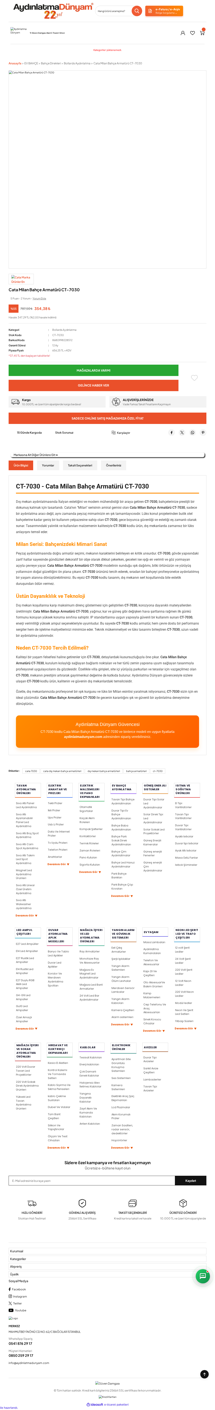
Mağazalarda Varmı (93, 370)
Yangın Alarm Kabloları (120, 1001)
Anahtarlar (55, 857)
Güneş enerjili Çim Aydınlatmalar (152, 866)
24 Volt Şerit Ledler (183, 961)
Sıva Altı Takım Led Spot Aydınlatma (25, 859)
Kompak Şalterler (91, 829)
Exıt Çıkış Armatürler (118, 949)
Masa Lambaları (154, 942)
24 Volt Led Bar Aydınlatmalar (89, 997)
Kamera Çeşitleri (122, 1010)
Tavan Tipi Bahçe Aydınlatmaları (123, 801)
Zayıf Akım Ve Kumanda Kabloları (88, 1112)
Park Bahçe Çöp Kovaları (122, 886)
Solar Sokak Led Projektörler (154, 831)
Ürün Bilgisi (21, 465)
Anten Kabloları (90, 1123)
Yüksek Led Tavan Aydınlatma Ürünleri (23, 1102)
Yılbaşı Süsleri (184, 1021)
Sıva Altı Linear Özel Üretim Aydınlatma (25, 889)
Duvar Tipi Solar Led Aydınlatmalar (153, 803)
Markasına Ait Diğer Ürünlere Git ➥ (36, 455)
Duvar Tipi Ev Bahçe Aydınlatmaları (121, 814)
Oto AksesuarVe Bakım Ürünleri (154, 984)
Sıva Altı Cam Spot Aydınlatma (27, 846)
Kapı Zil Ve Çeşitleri (150, 973)
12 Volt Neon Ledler (183, 983)
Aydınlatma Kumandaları (152, 951)
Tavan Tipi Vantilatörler (183, 816)
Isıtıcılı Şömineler (186, 865)
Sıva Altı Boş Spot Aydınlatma (27, 835)
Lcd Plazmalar (120, 1107)
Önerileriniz (113, 465)
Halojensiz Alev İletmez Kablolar (90, 1084)
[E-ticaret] (116, 1404)
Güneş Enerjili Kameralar (152, 842)
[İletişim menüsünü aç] (203, 1276)
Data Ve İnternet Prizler (59, 833)
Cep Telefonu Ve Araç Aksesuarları (154, 1008)
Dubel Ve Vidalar (59, 1107)
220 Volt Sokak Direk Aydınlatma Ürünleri (27, 1086)
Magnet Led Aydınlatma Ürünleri (24, 874)
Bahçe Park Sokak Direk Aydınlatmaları (121, 840)
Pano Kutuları (88, 857)
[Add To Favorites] (194, 378)
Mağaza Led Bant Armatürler (91, 986)
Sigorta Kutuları (90, 864)
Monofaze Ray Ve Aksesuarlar (90, 960)
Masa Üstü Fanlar (186, 857)
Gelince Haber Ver (93, 385)
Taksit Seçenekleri (80, 465)
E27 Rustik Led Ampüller (25, 960)
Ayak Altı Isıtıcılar (186, 850)
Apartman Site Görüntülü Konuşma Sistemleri (121, 1065)
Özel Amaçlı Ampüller (24, 1019)
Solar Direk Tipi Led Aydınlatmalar (153, 818)
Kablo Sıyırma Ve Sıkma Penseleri (59, 1087)
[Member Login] (183, 33)
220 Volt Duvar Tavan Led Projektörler (25, 1070)
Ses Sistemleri (121, 1078)
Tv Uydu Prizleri (57, 843)
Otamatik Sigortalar (86, 809)
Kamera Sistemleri (118, 1087)
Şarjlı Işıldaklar (120, 959)
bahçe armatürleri (136, 771)
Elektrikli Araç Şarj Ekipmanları (122, 1098)
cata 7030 (31, 771)
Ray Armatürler (90, 951)
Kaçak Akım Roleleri (87, 820)
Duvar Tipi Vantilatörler (183, 827)
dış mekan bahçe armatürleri (104, 771)
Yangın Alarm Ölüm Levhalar (121, 979)
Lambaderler (152, 1079)
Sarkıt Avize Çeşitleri (150, 1070)
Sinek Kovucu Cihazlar (152, 1021)
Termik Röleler (89, 843)
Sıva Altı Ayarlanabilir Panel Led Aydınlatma (24, 820)
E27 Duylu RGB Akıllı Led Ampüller (25, 984)
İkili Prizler (54, 810)
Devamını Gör (27, 915)
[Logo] (53, 11)
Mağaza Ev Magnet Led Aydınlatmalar (89, 974)
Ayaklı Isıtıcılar (184, 836)
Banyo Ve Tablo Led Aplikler (58, 953)
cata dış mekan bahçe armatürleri (62, 771)
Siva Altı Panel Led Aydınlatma (26, 805)
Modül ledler (183, 1003)
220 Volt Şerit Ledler (183, 972)
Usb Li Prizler (56, 824)
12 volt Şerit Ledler (182, 949)
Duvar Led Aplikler (54, 964)
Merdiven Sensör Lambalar (123, 990)
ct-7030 (158, 771)
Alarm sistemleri (122, 1017)
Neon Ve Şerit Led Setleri (184, 1012)
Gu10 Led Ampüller (22, 1008)
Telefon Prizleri (57, 849)
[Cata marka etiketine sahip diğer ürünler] (21, 279)
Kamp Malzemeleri (151, 995)
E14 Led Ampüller (27, 951)
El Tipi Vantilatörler (183, 805)
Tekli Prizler (55, 803)
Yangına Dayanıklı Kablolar (86, 1097)
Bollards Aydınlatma (64, 329)
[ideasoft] (95, 1405)
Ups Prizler (55, 817)
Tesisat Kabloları (91, 1057)
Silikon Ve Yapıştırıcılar (56, 1127)
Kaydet (190, 1180)
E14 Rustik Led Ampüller (24, 971)
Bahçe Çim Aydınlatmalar (120, 853)
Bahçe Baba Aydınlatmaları (121, 827)
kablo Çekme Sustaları (57, 1098)
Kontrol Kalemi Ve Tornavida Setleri (57, 1074)
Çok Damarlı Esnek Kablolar (89, 1073)
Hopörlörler (119, 1140)
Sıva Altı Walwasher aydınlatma (23, 904)
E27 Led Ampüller (27, 944)
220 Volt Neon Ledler (184, 994)
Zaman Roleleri (90, 850)
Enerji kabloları (89, 1064)
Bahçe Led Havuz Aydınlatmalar (123, 864)
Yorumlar (48, 465)
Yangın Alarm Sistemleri (120, 968)
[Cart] (202, 33)
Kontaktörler (88, 836)
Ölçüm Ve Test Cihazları (57, 1138)
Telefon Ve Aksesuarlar (151, 962)
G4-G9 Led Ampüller (23, 997)
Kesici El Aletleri (58, 1063)
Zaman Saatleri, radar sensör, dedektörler (122, 1129)
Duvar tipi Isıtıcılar (186, 843)
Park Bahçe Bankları (119, 875)
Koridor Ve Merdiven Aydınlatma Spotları (55, 979)
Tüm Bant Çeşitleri (54, 1116)
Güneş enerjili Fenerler (152, 853)
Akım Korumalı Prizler (120, 1116)
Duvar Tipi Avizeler (150, 1059)
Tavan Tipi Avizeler (150, 1088)
